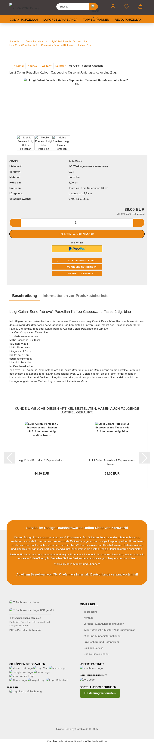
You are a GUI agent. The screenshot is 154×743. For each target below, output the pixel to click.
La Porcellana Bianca (60, 19)
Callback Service (93, 647)
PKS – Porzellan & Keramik (25, 630)
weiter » (47, 65)
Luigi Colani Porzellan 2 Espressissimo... (42, 460)
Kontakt (88, 617)
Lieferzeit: (15, 166)
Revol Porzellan (128, 19)
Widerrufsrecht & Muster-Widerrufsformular (109, 629)
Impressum (90, 611)
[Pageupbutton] (143, 737)
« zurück (32, 65)
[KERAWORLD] (28, 7)
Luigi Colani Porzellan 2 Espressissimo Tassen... (112, 462)
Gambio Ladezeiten (59, 741)
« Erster (19, 65)
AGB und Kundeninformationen (102, 635)
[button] (113, 6)
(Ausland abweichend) (96, 166)
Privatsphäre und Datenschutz (101, 641)
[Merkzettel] (127, 6)
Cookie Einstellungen (96, 653)
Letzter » (60, 65)
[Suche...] (93, 6)
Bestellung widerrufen (100, 693)
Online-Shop (63, 728)
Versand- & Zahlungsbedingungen (104, 623)
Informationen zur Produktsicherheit (75, 296)
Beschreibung (24, 296)
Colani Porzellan (24, 19)
